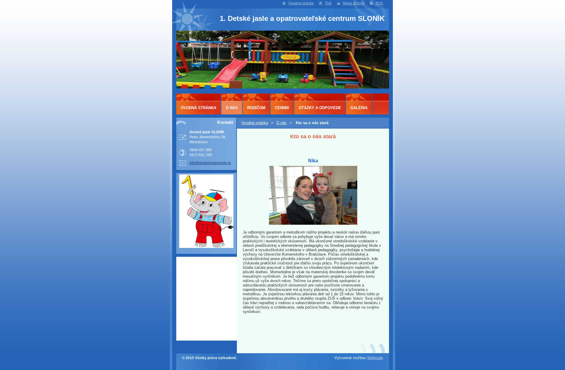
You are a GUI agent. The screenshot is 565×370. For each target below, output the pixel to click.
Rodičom (256, 108)
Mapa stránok (354, 3)
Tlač (328, 3)
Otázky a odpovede (320, 108)
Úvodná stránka (301, 3)
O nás (281, 123)
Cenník (282, 108)
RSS (379, 3)
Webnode (375, 358)
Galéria (359, 108)
